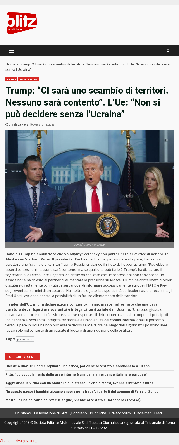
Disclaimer (142, 413)
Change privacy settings (19, 440)
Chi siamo (23, 413)
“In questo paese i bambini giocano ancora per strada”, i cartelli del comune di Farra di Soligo (82, 392)
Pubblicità (98, 413)
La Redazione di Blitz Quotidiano (60, 413)
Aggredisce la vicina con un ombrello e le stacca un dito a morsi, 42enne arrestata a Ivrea (79, 383)
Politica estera (29, 79)
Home (10, 64)
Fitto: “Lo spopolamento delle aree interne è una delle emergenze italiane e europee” (76, 375)
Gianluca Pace (18, 124)
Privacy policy (120, 413)
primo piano (25, 339)
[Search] (168, 51)
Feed (158, 413)
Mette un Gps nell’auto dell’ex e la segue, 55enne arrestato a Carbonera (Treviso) (73, 400)
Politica (11, 79)
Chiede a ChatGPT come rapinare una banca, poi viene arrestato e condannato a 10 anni (77, 366)
